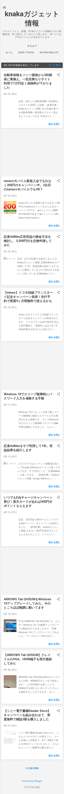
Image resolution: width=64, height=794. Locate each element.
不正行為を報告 (32, 787)
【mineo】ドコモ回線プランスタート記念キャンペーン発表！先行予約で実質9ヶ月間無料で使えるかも (28, 297)
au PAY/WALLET (49, 52)
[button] (58, 75)
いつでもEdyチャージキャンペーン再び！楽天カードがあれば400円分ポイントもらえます (28, 502)
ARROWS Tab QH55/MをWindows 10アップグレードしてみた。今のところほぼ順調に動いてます (27, 603)
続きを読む (54, 124)
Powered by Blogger (32, 781)
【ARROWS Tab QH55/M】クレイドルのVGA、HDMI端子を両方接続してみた (28, 659)
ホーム (9, 52)
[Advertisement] (32, 152)
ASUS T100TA (26, 52)
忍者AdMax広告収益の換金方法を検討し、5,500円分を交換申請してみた (28, 241)
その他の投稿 (32, 768)
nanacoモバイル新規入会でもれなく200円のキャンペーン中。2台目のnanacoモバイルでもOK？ (27, 185)
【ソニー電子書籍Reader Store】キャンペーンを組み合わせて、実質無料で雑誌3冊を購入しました (27, 715)
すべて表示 (54, 65)
